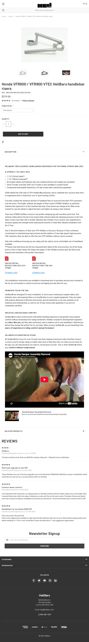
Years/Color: (7, 106)
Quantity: (6, 119)
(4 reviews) (16, 101)
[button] (44, 152)
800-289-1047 (45, 615)
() (86, 4)
